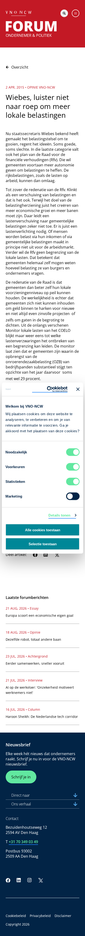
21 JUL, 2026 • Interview (24, 680)
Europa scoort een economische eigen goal (39, 615)
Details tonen (59, 515)
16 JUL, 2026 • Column (23, 709)
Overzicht (19, 67)
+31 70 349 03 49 (23, 841)
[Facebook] (35, 554)
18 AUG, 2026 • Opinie (23, 632)
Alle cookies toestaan (42, 530)
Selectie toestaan (43, 544)
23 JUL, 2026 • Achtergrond (27, 656)
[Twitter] (56, 554)
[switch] (73, 466)
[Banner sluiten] (78, 389)
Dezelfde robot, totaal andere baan (33, 639)
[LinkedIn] (45, 554)
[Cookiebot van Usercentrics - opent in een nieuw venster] (50, 389)
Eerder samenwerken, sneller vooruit (35, 663)
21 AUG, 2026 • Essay (22, 608)
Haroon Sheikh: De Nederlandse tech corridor (42, 716)
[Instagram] (29, 880)
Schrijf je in (21, 777)
